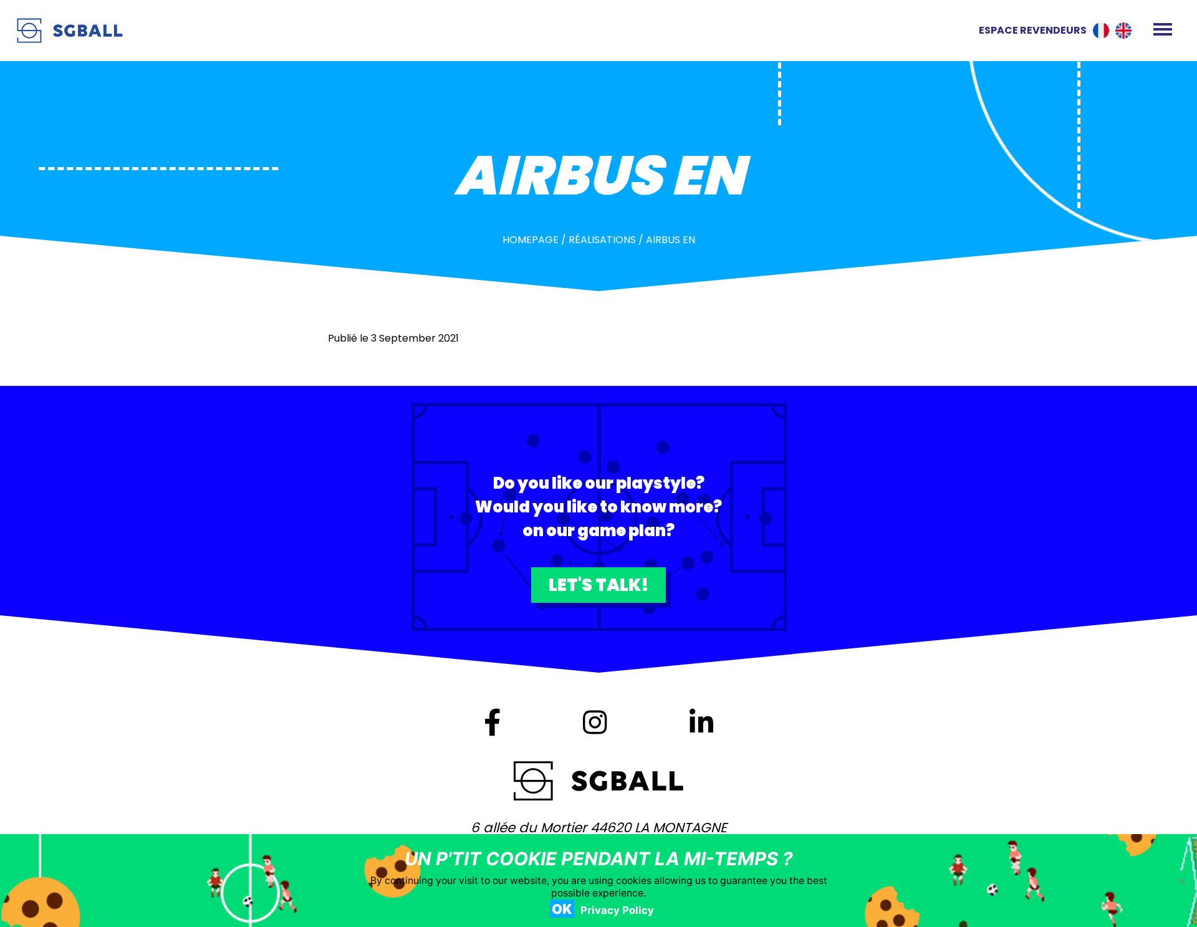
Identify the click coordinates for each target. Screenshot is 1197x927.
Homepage (530, 240)
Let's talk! (599, 585)
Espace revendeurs (1033, 30)
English (1123, 30)
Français (1101, 30)
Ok (562, 909)
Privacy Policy (617, 910)
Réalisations (602, 240)
